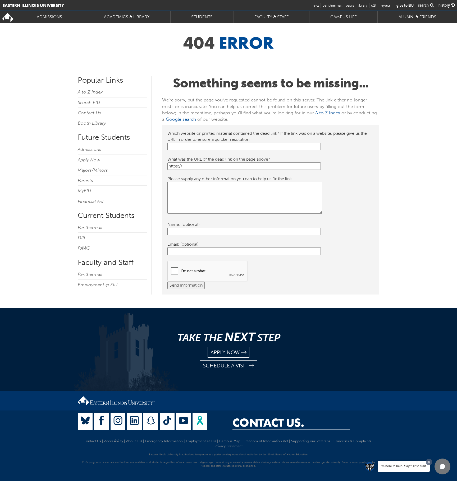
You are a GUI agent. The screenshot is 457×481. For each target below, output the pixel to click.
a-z (316, 5)
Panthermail (90, 227)
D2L (82, 237)
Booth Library (92, 123)
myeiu (385, 5)
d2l (373, 5)
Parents (85, 180)
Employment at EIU (201, 441)
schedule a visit (225, 365)
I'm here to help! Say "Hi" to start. (404, 466)
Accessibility (113, 441)
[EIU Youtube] (183, 421)
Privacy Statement (228, 446)
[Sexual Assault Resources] (200, 421)
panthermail (332, 5)
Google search (181, 119)
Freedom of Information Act (266, 441)
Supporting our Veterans (310, 441)
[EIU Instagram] (118, 421)
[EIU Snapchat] (150, 421)
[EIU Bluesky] (85, 421)
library (363, 5)
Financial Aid (90, 201)
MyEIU (84, 190)
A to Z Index (90, 92)
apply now (225, 352)
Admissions (89, 149)
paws (350, 5)
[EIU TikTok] (167, 421)
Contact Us (89, 112)
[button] (442, 466)
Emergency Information (164, 441)
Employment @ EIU (97, 284)
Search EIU (89, 102)
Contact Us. (268, 422)
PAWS (84, 248)
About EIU (134, 441)
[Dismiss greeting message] (429, 462)
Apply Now (89, 159)
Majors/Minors (93, 170)
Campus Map (229, 441)
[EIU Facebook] (101, 421)
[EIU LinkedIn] (134, 421)
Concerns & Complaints (352, 441)
